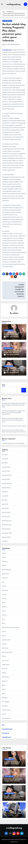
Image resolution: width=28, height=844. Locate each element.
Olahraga (4, 697)
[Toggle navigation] (2, 4)
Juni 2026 (5, 459)
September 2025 (7, 483)
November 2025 (6, 475)
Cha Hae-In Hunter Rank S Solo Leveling (14, 426)
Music (3, 689)
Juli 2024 (5, 541)
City (3, 582)
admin (8, 44)
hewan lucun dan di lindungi (10, 627)
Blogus (23, 839)
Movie (3, 685)
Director (4, 598)
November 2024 (7, 525)
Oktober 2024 (6, 529)
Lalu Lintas (5, 660)
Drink (3, 602)
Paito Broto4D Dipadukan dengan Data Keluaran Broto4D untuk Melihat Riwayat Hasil (13, 412)
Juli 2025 (5, 492)
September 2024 (7, 533)
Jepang (4, 644)
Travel (4, 714)
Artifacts (4, 561)
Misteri (4, 673)
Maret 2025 (5, 508)
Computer (5, 590)
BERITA (4, 565)
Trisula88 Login (6, 737)
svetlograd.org (14, 4)
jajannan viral (6, 640)
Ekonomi (4, 607)
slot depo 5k (5, 733)
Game (3, 623)
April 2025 (5, 504)
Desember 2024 (6, 520)
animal (4, 553)
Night (3, 693)
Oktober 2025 (6, 479)
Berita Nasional (6, 569)
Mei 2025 (4, 500)
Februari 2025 (6, 512)
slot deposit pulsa (7, 729)
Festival (4, 615)
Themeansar (14, 841)
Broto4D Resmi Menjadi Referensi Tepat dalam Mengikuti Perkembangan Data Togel (14, 405)
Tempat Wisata (6, 710)
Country (4, 594)
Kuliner (4, 656)
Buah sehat (5, 573)
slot (3, 725)
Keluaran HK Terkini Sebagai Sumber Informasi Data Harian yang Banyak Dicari (14, 370)
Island (4, 635)
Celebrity (4, 578)
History (4, 631)
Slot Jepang (5, 701)
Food (3, 619)
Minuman (4, 668)
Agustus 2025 (6, 487)
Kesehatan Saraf (7, 652)
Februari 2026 (6, 467)
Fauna (4, 611)
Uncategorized (7, 20)
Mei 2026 (4, 463)
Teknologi (5, 706)
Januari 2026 (6, 471)
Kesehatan (5, 648)
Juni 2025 (5, 496)
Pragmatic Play (7, 50)
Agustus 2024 (6, 537)
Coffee (4, 586)
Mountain (5, 681)
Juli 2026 (5, 454)
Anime (4, 557)
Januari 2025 (6, 516)
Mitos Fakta (5, 677)
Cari (3, 385)
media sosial (5, 664)
